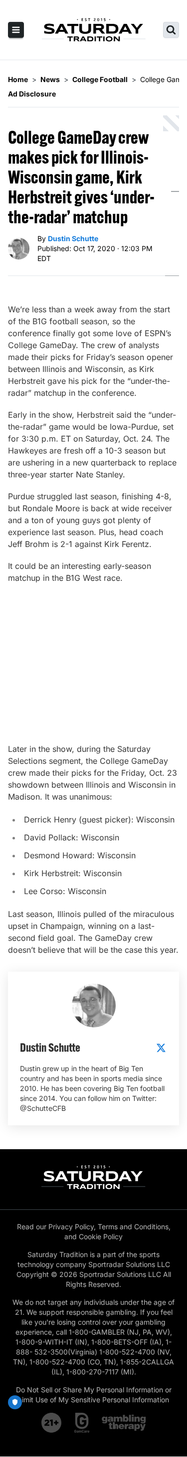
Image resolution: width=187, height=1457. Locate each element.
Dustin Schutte (73, 238)
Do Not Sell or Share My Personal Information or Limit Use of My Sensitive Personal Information (94, 1394)
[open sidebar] (16, 30)
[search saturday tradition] (171, 30)
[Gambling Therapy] (124, 1422)
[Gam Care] (82, 1423)
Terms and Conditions (133, 1226)
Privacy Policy (71, 1226)
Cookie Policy (101, 1236)
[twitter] (161, 1048)
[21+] (51, 1423)
